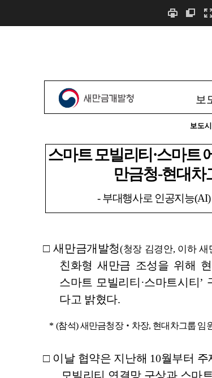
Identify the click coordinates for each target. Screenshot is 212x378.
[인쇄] (172, 13)
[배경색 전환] (190, 13)
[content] (106, 202)
